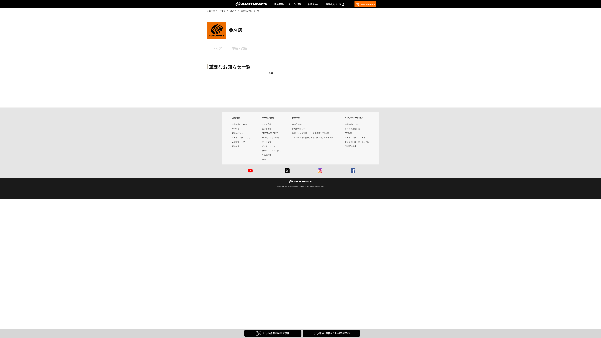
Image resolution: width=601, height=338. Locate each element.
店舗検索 (211, 11)
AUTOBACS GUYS (270, 133)
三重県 (222, 11)
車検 (264, 159)
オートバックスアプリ (241, 137)
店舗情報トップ (238, 142)
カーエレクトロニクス (271, 151)
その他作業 (266, 155)
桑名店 (233, 11)
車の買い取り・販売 (270, 137)
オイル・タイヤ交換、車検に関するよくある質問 (312, 137)
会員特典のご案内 (239, 124)
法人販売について (352, 124)
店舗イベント (237, 133)
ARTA (347, 133)
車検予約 (296, 124)
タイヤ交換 (266, 124)
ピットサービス (268, 146)
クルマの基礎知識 (352, 129)
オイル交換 (266, 142)
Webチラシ (236, 129)
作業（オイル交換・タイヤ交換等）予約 (309, 133)
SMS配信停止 (350, 146)
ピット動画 (266, 129)
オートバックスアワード (355, 137)
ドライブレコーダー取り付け (357, 142)
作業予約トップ (298, 129)
